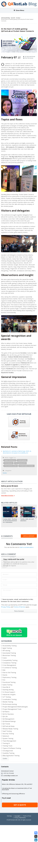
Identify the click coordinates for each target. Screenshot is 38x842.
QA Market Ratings (9, 721)
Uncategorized (8, 750)
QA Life (13, 17)
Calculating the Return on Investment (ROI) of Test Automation (17, 788)
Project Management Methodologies (15, 706)
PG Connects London (11, 466)
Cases (5, 658)
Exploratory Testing (9, 677)
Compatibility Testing (10, 660)
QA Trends (6, 724)
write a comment (28, 536)
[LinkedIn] (36, 840)
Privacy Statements (20, 817)
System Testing (8, 738)
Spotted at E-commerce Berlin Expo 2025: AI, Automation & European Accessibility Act (17, 452)
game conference (10, 460)
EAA (4, 670)
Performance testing (10, 704)
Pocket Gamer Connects (26, 466)
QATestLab (11, 820)
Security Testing (8, 733)
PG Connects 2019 (21, 463)
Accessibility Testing (10, 645)
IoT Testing (7, 697)
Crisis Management (9, 665)
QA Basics (6, 711)
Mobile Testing (8, 702)
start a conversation (26, 547)
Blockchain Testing (9, 655)
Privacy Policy (5, 607)
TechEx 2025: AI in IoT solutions (27, 519)
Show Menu (20, 10)
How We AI (6, 687)
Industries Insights (9, 694)
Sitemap (9, 816)
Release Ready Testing (10, 728)
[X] (36, 836)
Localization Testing (10, 699)
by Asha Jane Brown (30, 56)
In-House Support (9, 692)
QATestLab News (8, 726)
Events (18, 17)
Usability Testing (8, 753)
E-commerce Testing (10, 667)
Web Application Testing (11, 755)
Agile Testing (7, 648)
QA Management (8, 719)
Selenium (6, 736)
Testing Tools (7, 745)
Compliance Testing (9, 662)
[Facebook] (36, 833)
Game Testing (7, 684)
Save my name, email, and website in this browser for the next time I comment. (17, 600)
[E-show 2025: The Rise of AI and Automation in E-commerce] (10, 507)
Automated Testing (9, 653)
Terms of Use (27, 816)
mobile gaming (22, 460)
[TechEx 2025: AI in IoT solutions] (28, 507)
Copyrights (17, 816)
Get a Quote (20, 805)
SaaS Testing (7, 731)
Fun (4, 680)
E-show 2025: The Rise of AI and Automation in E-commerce (10, 520)
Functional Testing (9, 682)
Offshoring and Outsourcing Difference (13, 793)
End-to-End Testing (9, 672)
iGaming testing (8, 689)
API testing (6, 650)
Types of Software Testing (12, 748)
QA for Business (8, 714)
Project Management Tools (12, 709)
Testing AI (6, 743)
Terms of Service (19, 607)
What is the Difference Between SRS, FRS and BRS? (17, 784)
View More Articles (7, 495)
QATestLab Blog (5, 17)
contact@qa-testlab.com (10, 775)
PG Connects (8, 463)
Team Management (9, 741)
